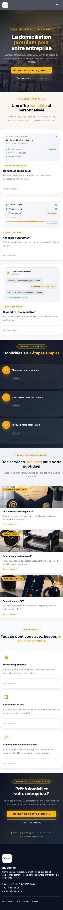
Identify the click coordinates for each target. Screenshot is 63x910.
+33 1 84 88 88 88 (10, 888)
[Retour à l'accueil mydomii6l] (5, 5)
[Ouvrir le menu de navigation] (57, 5)
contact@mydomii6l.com (14, 891)
